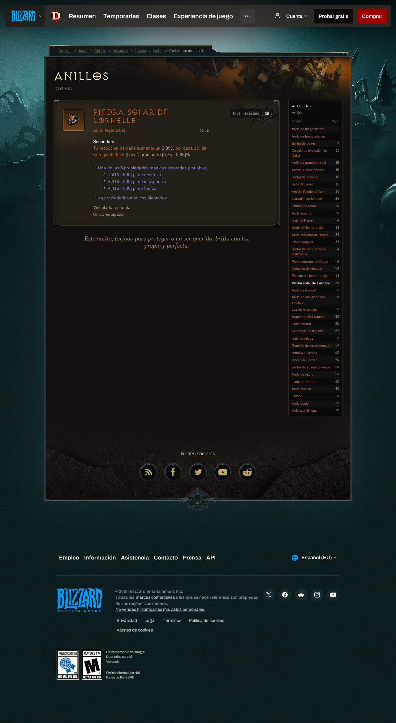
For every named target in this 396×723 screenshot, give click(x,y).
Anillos (81, 76)
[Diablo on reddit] (247, 472)
